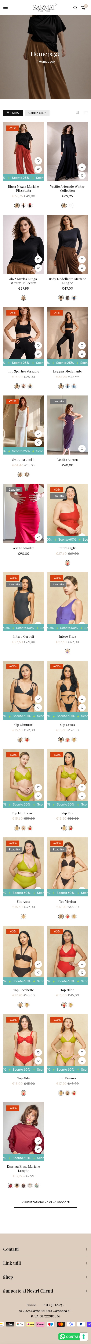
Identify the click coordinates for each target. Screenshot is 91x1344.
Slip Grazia (67, 725)
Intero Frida (67, 636)
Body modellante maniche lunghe (67, 281)
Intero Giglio (67, 548)
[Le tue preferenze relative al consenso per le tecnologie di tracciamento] (84, 1337)
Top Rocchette (23, 990)
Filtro (15, 112)
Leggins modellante (67, 371)
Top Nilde (67, 990)
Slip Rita (67, 813)
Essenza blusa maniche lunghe (23, 1169)
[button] (38, 161)
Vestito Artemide (23, 460)
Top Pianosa (67, 1078)
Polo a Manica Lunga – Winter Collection (23, 281)
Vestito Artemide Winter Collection (67, 189)
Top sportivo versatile (23, 371)
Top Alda (23, 1078)
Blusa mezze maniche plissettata (23, 189)
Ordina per (36, 112)
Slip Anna (23, 902)
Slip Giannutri (23, 725)
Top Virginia (67, 902)
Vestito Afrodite (23, 548)
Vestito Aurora (67, 460)
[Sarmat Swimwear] (45, 7)
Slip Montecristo (23, 813)
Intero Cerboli (23, 636)
